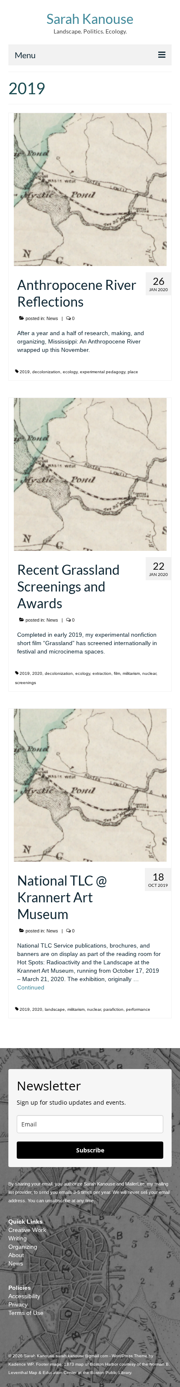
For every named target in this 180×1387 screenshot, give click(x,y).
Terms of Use (26, 1313)
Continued (30, 987)
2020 (37, 673)
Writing (17, 1238)
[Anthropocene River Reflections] (90, 189)
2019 (25, 371)
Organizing (22, 1246)
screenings (25, 682)
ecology (70, 371)
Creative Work (27, 1230)
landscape (55, 1009)
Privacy (18, 1304)
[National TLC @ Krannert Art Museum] (90, 784)
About (16, 1255)
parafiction (113, 1009)
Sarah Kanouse (90, 18)
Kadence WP (20, 1364)
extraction (102, 673)
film (117, 673)
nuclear (149, 673)
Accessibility (24, 1296)
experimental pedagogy (102, 371)
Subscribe (90, 1150)
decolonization (46, 371)
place (133, 371)
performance (138, 1009)
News (52, 318)
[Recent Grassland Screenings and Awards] (90, 473)
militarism (131, 673)
